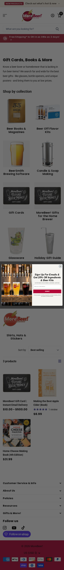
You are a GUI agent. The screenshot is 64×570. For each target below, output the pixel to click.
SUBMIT (47, 291)
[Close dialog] (60, 266)
